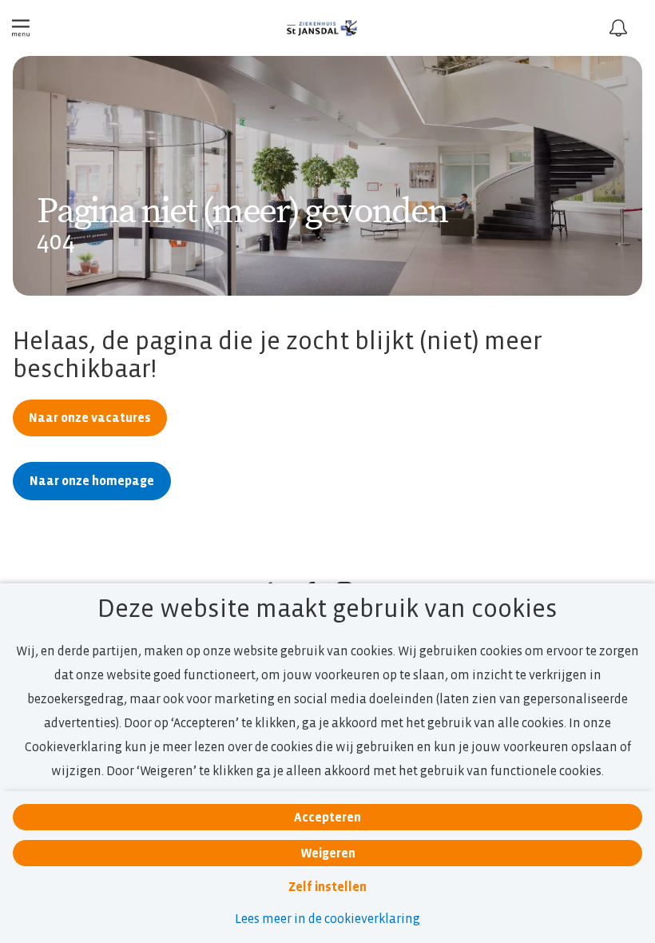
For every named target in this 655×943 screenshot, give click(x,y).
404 (56, 241)
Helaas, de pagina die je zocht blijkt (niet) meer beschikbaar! (277, 355)
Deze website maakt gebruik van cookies (327, 609)
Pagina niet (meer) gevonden (242, 212)
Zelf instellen (327, 886)
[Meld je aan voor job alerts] (618, 28)
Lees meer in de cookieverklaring (327, 918)
